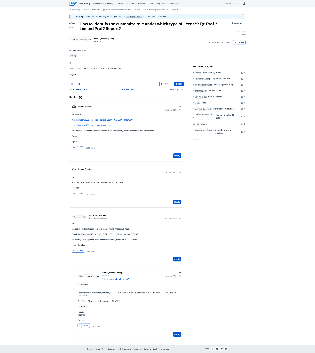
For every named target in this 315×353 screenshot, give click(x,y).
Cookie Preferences (161, 349)
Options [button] (233, 27)
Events (151, 4)
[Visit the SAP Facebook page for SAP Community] (213, 349)
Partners (141, 4)
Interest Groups (95, 10)
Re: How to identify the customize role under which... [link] (161, 10)
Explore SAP (230, 4)
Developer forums (134, 17)
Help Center (161, 4)
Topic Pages (174, 4)
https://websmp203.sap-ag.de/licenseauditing (91, 125)
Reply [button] (179, 84)
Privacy (90, 349)
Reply (177, 156)
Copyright (111, 349)
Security (73, 56)
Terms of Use (100, 349)
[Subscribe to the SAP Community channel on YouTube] (222, 349)
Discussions (137, 10)
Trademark (137, 349)
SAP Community (74, 10)
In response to (116, 279)
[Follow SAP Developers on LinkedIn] (226, 349)
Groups (120, 4)
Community (84, 3)
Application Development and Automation (116, 10)
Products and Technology (103, 4)
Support (147, 349)
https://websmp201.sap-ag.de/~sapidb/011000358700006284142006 (103, 120)
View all (196, 140)
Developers (130, 4)
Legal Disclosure (124, 349)
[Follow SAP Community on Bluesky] (217, 349)
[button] (235, 42)
